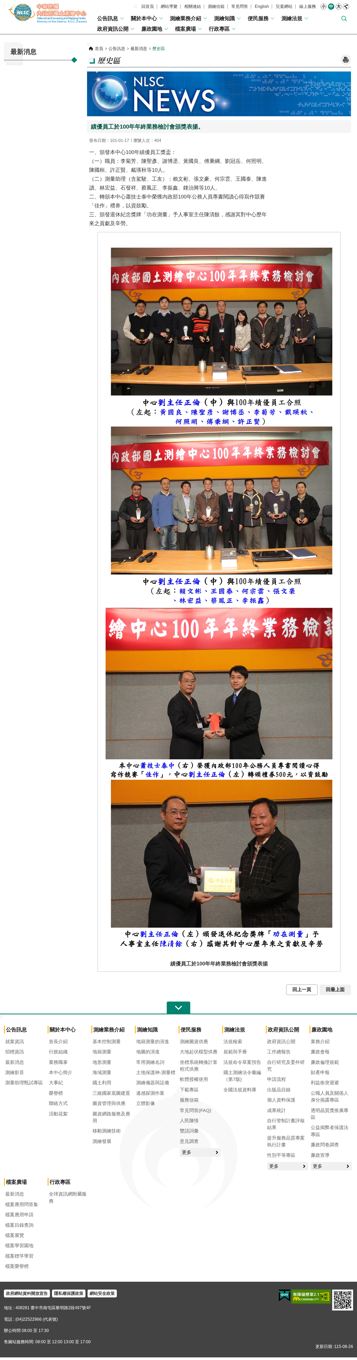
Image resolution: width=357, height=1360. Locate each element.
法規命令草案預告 (242, 1062)
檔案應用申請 (19, 1214)
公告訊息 (107, 18)
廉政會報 (320, 1051)
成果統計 (276, 1110)
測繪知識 (224, 18)
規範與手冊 (235, 1051)
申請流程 (276, 1079)
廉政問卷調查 (325, 1144)
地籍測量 (102, 1051)
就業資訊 (14, 1041)
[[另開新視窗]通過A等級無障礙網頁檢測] (311, 1297)
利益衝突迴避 (325, 1082)
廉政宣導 (320, 1155)
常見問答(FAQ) (195, 1110)
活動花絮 (58, 1113)
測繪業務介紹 (185, 18)
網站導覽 (169, 6)
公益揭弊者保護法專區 (329, 1131)
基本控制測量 (107, 1041)
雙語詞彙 (189, 1131)
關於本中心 (144, 18)
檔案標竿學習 (19, 1256)
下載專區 (189, 1089)
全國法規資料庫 (239, 1089)
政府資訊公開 (113, 29)
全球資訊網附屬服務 (68, 1197)
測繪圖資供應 (194, 1041)
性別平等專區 (281, 1155)
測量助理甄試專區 (24, 1082)
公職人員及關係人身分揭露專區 (329, 1097)
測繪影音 (14, 1072)
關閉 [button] (346, 6)
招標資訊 (14, 1051)
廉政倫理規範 (325, 1062)
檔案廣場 (185, 29)
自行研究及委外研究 (286, 1066)
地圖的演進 (148, 1051)
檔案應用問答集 (21, 1204)
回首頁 (147, 6)
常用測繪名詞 (150, 1062)
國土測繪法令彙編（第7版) (242, 1076)
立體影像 (145, 1103)
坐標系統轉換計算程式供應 (198, 1066)
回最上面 (335, 989)
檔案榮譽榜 (17, 1266)
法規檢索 (232, 1041)
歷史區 (158, 48)
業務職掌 (58, 1062)
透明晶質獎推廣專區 (329, 1114)
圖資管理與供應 (109, 1103)
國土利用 (102, 1082)
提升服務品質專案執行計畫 (286, 1141)
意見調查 (189, 1141)
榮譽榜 (56, 1093)
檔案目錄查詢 (19, 1225)
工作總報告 (279, 1051)
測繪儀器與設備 (152, 1082)
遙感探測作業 (150, 1093)
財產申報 (320, 1072)
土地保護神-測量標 (155, 1072)
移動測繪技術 (107, 1131)
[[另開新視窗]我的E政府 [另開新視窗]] (284, 1296)
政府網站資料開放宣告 (27, 1293)
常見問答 (239, 6)
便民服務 (258, 18)
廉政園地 (151, 29)
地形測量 (102, 1062)
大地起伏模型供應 (198, 1051)
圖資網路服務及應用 (111, 1117)
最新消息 (138, 48)
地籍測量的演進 (152, 1041)
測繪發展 (102, 1141)
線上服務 (307, 6)
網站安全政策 (102, 1293)
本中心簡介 (60, 1072)
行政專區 (219, 29)
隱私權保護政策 (68, 1293)
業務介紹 (320, 1041)
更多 (186, 1152)
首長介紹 (58, 1041)
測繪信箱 (216, 6)
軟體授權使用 (194, 1079)
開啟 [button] (178, 1008)
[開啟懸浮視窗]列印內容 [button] (346, 59)
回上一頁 (301, 989)
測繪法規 (291, 18)
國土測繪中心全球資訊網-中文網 (48, 13)
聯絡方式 (58, 1103)
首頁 (99, 48)
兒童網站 (284, 6)
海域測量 (102, 1072)
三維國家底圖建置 (111, 1093)
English (262, 6)
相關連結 (192, 6)
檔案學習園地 (19, 1245)
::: (135, 6)
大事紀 (56, 1082)
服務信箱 (189, 1100)
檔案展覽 (14, 1235)
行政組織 (58, 1051)
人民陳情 (189, 1120)
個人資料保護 (281, 1100)
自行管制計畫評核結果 (286, 1124)
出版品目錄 (279, 1089)
